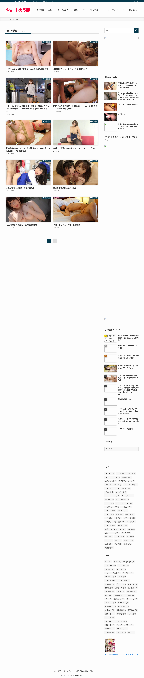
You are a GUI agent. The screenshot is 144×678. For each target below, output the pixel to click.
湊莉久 (132, 614)
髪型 (131, 632)
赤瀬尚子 (109, 629)
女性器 (120, 591)
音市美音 (109, 632)
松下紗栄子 (110, 606)
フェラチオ (128, 573)
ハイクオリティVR (124, 503)
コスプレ (121, 492)
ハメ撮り (126, 507)
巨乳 (131, 529)
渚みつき (109, 614)
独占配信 (119, 536)
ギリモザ (121, 569)
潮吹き (126, 533)
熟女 (108, 536)
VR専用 (126, 477)
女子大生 (110, 525)
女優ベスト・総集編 (126, 522)
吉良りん (132, 584)
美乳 (118, 540)
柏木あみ (109, 610)
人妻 (118, 518)
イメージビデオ (130, 485)
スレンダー (127, 496)
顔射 (127, 544)
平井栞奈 (129, 595)
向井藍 (109, 588)
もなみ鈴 (109, 569)
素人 (108, 540)
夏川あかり (120, 588)
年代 (108, 599)
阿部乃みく (122, 629)
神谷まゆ (109, 617)
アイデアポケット (127, 481)
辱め (118, 544)
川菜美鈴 (131, 591)
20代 (108, 562)
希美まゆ (118, 595)
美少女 (128, 540)
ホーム (53, 671)
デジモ (109, 499)
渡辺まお (121, 614)
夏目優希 (132, 588)
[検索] (137, 1)
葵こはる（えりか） (125, 625)
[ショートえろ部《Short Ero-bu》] (18, 10)
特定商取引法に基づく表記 (84, 671)
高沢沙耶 (121, 632)
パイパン (122, 511)
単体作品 (110, 522)
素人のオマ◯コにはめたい (116, 621)
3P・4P (109, 473)
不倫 (119, 514)
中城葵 (122, 577)
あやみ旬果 (110, 565)
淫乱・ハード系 (112, 533)
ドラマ (109, 503)
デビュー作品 (122, 499)
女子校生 (122, 525)
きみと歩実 (123, 565)
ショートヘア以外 (112, 573)
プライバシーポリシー (65, 671)
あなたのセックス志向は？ (124, 562)
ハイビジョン (112, 507)
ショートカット (112, 496)
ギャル (109, 492)
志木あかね (132, 599)
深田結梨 (132, 610)
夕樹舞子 (109, 591)
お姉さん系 (110, 481)
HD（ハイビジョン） (126, 473)
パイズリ (110, 511)
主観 (108, 518)
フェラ (109, 514)
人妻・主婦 (129, 518)
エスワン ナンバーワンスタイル (117, 488)
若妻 (108, 544)
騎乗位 (109, 548)
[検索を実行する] (136, 30)
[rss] (134, 1)
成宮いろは (110, 603)
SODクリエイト (112, 477)
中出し (129, 514)
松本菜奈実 (123, 606)
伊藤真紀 (109, 584)
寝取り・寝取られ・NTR (115, 529)
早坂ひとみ (123, 603)
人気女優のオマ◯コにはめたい (117, 580)
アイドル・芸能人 (113, 485)
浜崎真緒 (121, 610)
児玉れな (121, 584)
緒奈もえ (109, 625)
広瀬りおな (119, 599)
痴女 (130, 536)
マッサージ (110, 577)
